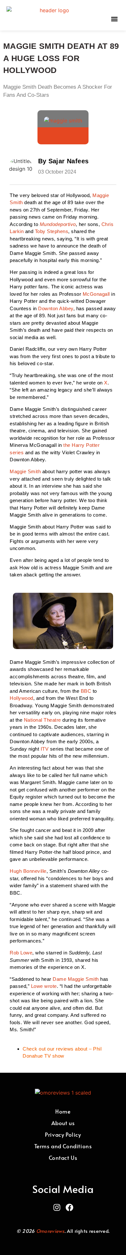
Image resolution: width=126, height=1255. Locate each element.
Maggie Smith (25, 471)
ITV (45, 749)
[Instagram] (57, 1207)
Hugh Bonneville (28, 871)
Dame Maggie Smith (76, 979)
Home (62, 1111)
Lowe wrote (44, 986)
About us (63, 1123)
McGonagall (97, 294)
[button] (114, 19)
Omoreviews (50, 1230)
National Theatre (42, 720)
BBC (87, 691)
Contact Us (63, 1157)
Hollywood (21, 698)
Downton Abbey (55, 308)
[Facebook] (69, 1207)
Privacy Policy (63, 1134)
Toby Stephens (51, 231)
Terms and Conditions (63, 1146)
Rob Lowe (21, 952)
